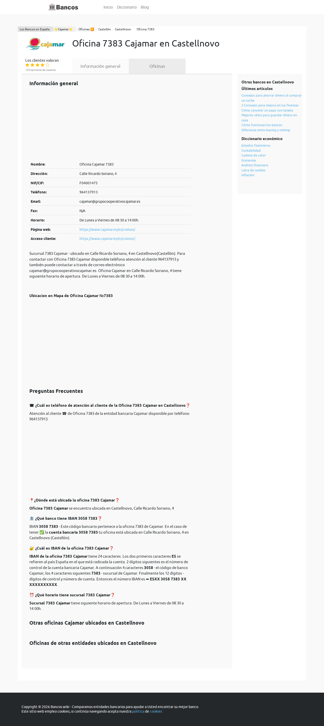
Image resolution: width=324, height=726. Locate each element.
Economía (248, 160)
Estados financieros (255, 145)
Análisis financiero (254, 165)
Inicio (108, 7)
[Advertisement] (110, 123)
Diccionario (127, 7)
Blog (145, 7)
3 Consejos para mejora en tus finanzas (270, 105)
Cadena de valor (253, 155)
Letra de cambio (253, 170)
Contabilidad (251, 150)
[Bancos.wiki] (64, 7)
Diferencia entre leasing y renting (265, 130)
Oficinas (157, 66)
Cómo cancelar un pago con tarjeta (267, 110)
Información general (100, 66)
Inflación (247, 175)
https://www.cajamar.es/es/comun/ (107, 230)
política (138, 711)
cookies (156, 711)
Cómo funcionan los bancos (261, 125)
